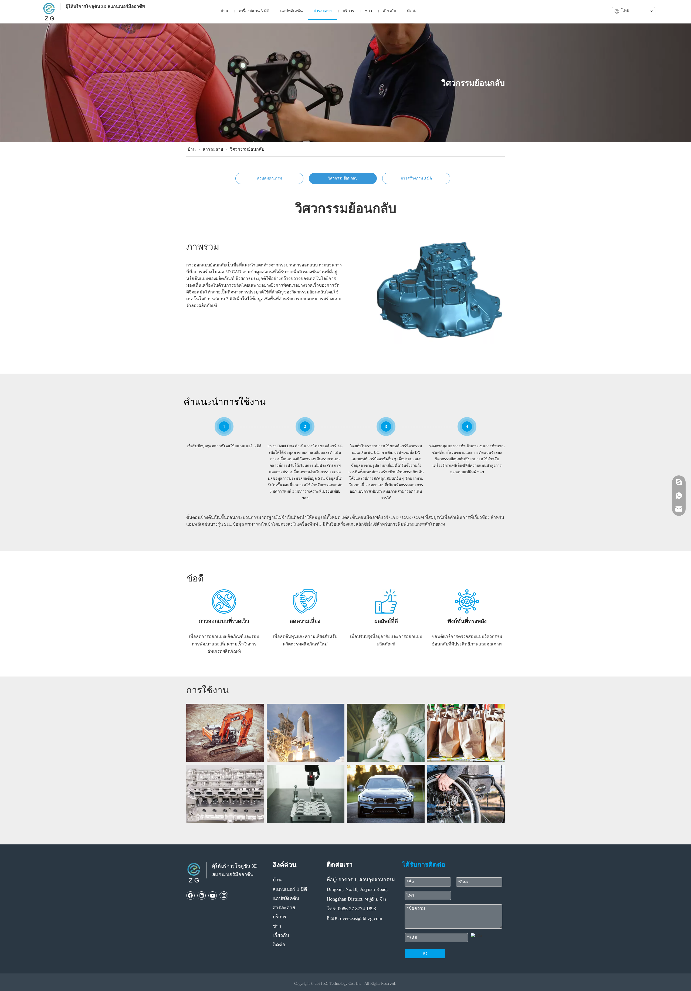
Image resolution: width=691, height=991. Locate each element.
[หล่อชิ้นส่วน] (225, 794)
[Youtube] (212, 895)
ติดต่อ (279, 944)
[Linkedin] (201, 895)
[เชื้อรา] (305, 794)
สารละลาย (284, 907)
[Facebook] (190, 895)
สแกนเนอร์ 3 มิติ (290, 889)
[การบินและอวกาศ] (305, 733)
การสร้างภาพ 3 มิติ (416, 178)
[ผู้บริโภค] (466, 733)
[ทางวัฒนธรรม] (386, 733)
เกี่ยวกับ (281, 935)
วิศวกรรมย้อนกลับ (343, 178)
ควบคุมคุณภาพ (269, 178)
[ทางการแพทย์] (466, 794)
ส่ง (425, 953)
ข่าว (277, 926)
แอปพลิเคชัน (286, 898)
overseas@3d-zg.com (361, 918)
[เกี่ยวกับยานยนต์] (386, 794)
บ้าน (277, 879)
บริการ (280, 916)
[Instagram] (223, 895)
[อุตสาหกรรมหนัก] (225, 733)
